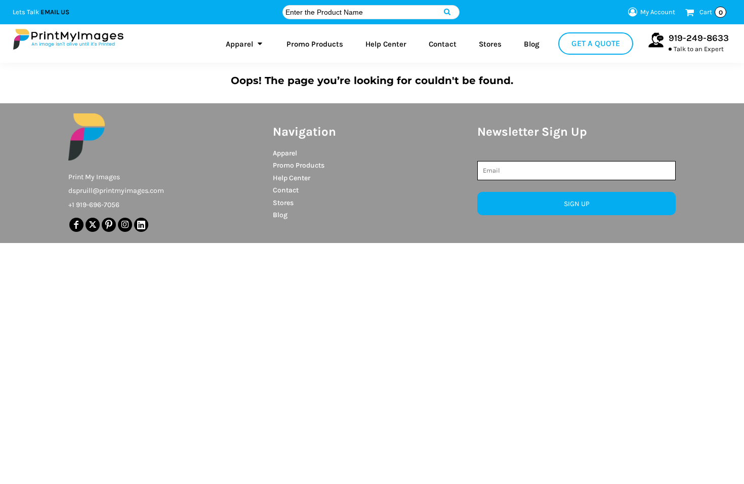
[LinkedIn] (141, 225)
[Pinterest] (109, 225)
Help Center (291, 178)
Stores (283, 202)
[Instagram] (125, 225)
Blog (280, 215)
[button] (245, 43)
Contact (286, 190)
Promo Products (298, 165)
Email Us (54, 12)
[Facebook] (76, 225)
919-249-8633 (699, 38)
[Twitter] (93, 225)
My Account (657, 12)
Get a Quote (595, 43)
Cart (711, 12)
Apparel (285, 153)
